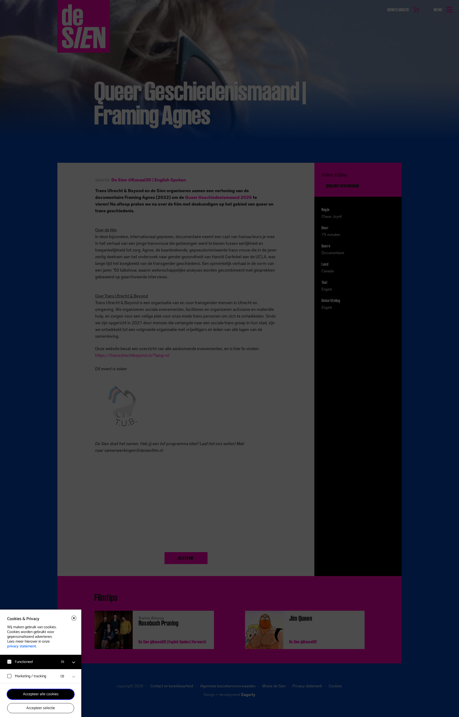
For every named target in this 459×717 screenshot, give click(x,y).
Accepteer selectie (40, 708)
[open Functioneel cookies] (73, 662)
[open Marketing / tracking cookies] (73, 676)
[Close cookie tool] (73, 618)
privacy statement (21, 646)
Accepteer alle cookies (41, 694)
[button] (36, 662)
